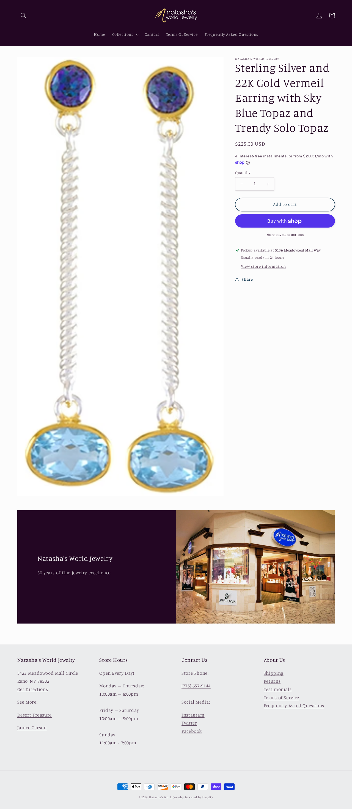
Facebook (192, 731)
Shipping (274, 673)
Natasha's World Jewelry (166, 797)
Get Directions (32, 689)
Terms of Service (281, 697)
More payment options (285, 235)
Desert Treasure (34, 715)
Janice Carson (32, 727)
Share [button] (247, 279)
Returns (272, 681)
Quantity (242, 173)
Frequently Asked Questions (294, 705)
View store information (263, 266)
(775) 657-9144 (196, 685)
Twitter (189, 723)
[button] (23, 15)
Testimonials (278, 689)
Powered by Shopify (199, 797)
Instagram (193, 715)
